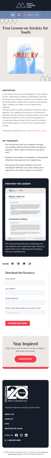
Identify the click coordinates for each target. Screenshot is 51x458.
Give (7, 424)
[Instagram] (21, 435)
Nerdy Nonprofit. (37, 454)
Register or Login (13, 428)
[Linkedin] (26, 435)
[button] (13, 14)
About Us (9, 414)
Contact (9, 419)
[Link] (30, 264)
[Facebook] (16, 435)
